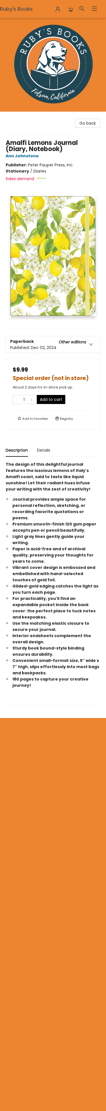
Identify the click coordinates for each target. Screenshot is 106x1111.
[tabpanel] (53, 583)
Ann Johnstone (22, 156)
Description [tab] (17, 450)
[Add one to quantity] (31, 399)
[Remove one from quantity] (16, 399)
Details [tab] (43, 450)
